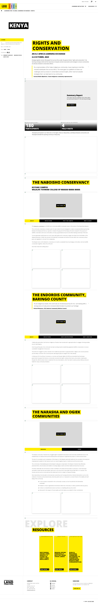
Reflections (48, 220)
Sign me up (77, 588)
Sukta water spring (67, 337)
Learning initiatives (78, 6)
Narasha (43, 449)
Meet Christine (87, 337)
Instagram (53, 586)
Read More (44, 569)
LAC (16, 6)
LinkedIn (53, 588)
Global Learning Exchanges (21, 10)
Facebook (53, 583)
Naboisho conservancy (39, 226)
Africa (9, 6)
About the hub (85, 1)
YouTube (53, 585)
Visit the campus (68, 220)
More (3, 39)
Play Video (60, 205)
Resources (91, 6)
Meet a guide (88, 220)
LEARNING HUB (8, 10)
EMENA (13, 6)
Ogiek (79, 449)
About (32, 220)
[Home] (4, 6)
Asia (11, 6)
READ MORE (71, 104)
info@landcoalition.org (31, 590)
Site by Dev (91, 601)
